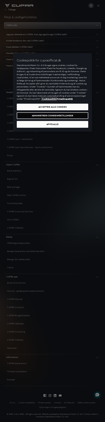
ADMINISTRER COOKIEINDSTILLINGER (52, 115)
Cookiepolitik (49, 99)
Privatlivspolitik (65, 99)
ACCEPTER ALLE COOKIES (52, 107)
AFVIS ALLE (52, 124)
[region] (52, 92)
